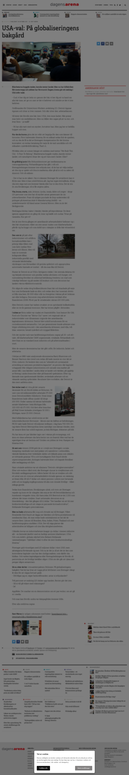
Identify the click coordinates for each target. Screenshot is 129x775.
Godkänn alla (43, 768)
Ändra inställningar (84, 768)
